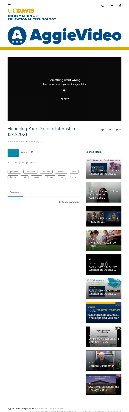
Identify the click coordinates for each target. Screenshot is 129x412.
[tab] (13, 153)
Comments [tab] (15, 192)
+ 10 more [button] (72, 177)
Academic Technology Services (49, 408)
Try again (64, 98)
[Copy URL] (64, 91)
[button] (10, 5)
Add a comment (70, 202)
